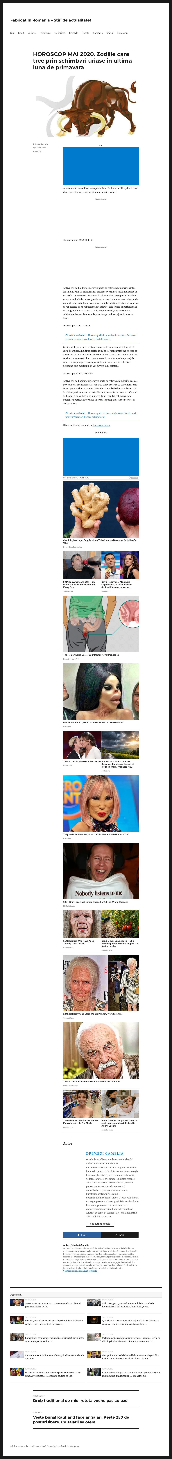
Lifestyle (73, 33)
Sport (21, 33)
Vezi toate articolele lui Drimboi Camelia (80, 1271)
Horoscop (122, 33)
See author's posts (100, 1223)
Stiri (12, 33)
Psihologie (45, 33)
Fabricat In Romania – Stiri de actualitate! (50, 20)
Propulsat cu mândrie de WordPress (63, 1446)
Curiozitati (59, 33)
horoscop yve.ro (101, 425)
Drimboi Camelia (105, 1153)
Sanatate (98, 33)
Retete (85, 33)
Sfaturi (110, 33)
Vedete (32, 33)
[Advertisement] (101, 166)
